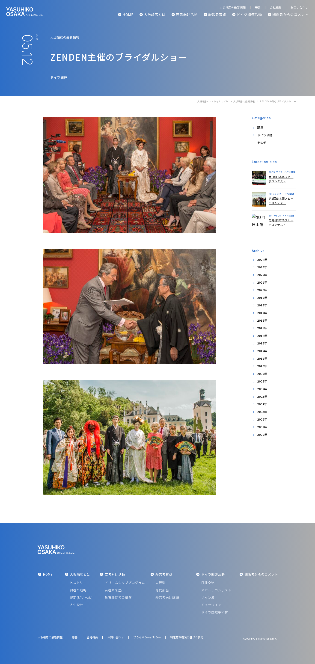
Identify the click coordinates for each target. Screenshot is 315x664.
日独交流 (207, 582)
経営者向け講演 (167, 597)
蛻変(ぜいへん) (81, 597)
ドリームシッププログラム (125, 582)
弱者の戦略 (78, 590)
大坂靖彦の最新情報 (244, 101)
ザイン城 (207, 597)
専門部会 (162, 590)
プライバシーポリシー (147, 637)
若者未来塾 (113, 590)
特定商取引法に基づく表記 (186, 637)
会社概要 (275, 7)
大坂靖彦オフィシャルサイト (212, 101)
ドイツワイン (211, 604)
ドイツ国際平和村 (214, 612)
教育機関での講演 (118, 597)
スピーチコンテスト (216, 590)
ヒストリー (78, 582)
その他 (262, 142)
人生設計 (76, 604)
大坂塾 (160, 582)
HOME (127, 14)
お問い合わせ (299, 7)
